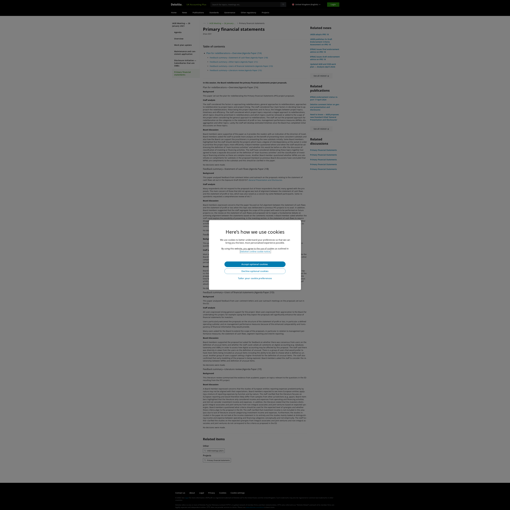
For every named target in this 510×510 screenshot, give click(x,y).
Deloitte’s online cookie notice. (255, 251)
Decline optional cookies (255, 271)
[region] (255, 255)
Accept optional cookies (255, 264)
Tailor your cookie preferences (255, 278)
